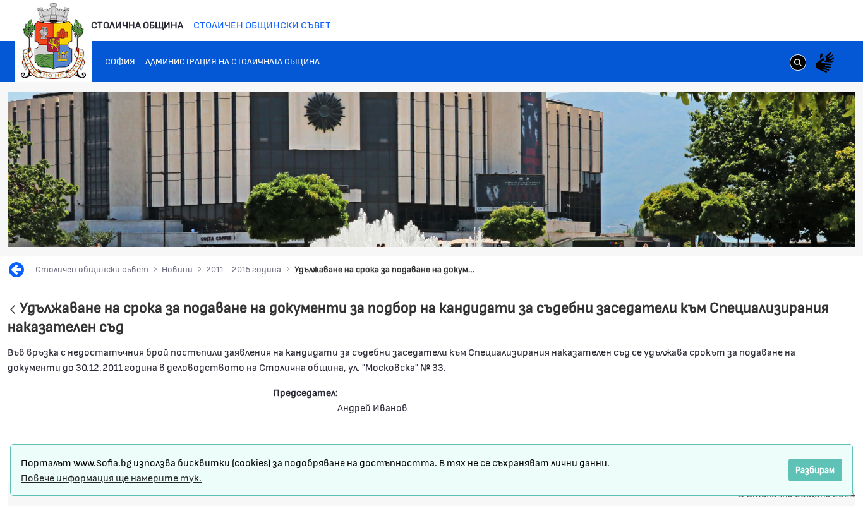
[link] (798, 63)
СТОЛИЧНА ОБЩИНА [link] (137, 24)
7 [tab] (807, 225)
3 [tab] (756, 225)
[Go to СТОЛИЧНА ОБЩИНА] (53, 41)
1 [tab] (731, 225)
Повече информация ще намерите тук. (111, 477)
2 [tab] (743, 225)
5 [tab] (781, 225)
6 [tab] (794, 225)
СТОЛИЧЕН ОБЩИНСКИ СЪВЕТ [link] (262, 24)
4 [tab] (769, 225)
